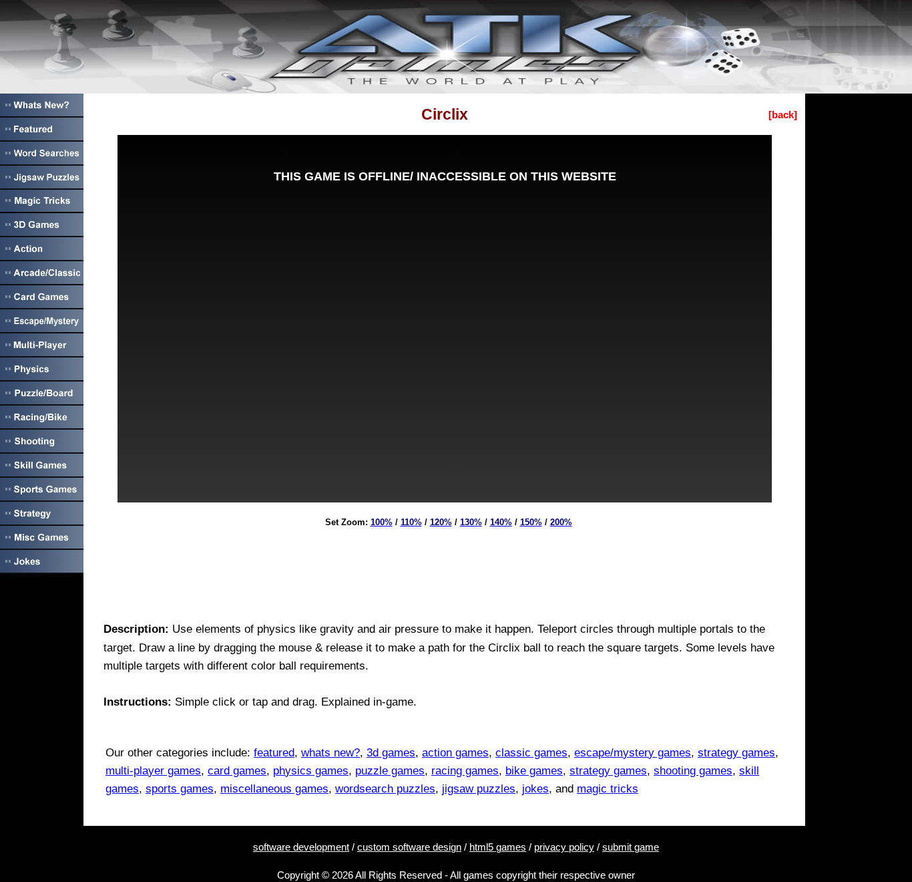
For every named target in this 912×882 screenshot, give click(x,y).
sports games (180, 788)
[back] (782, 114)
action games (455, 752)
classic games (531, 752)
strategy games (736, 752)
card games (237, 770)
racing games (465, 770)
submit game (630, 847)
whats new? (330, 752)
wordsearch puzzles (385, 788)
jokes (535, 788)
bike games (534, 770)
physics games (311, 770)
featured (274, 752)
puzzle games (390, 770)
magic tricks (607, 788)
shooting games (693, 770)
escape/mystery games (632, 752)
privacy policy (564, 847)
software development (301, 847)
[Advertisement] (445, 570)
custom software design (409, 847)
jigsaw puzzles (478, 788)
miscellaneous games (274, 788)
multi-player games (153, 770)
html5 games (497, 847)
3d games (391, 752)
